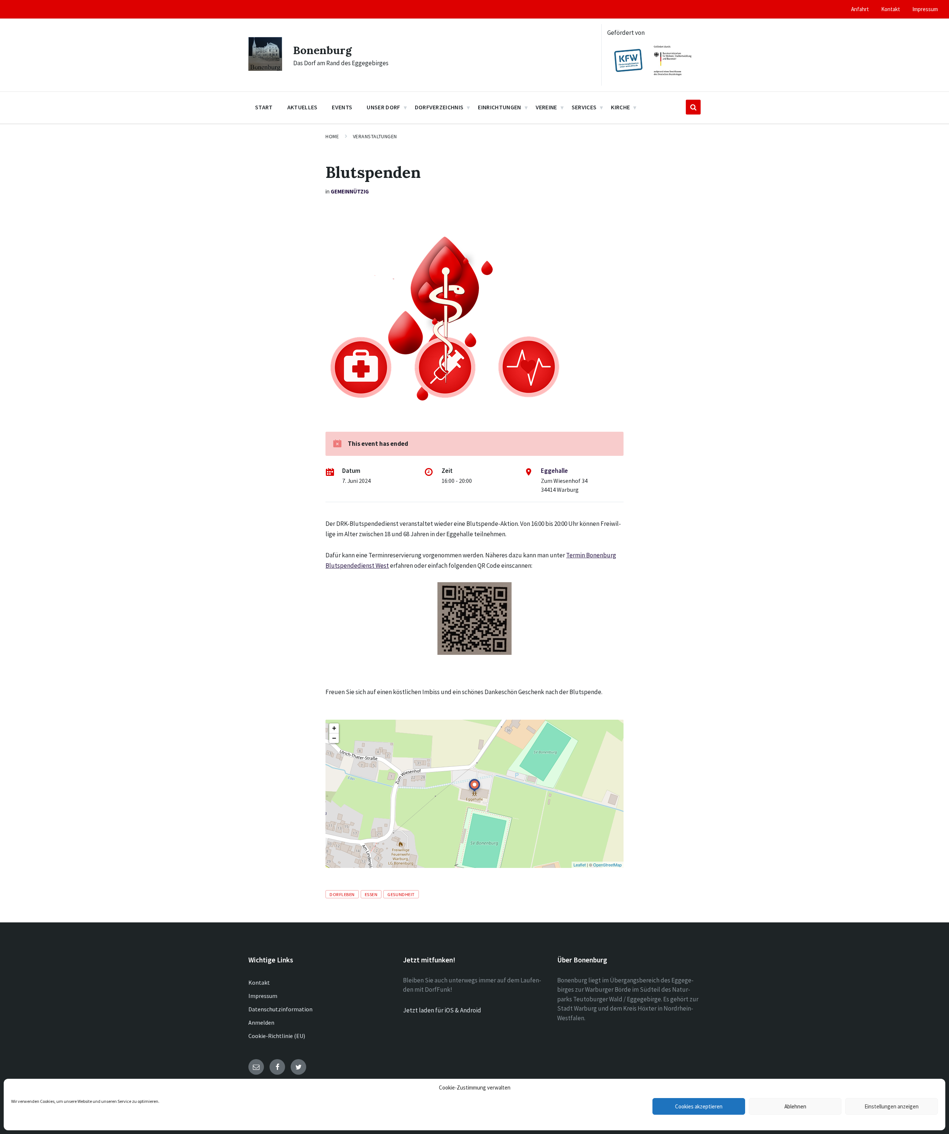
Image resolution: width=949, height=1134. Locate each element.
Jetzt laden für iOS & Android (442, 1010)
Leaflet (579, 865)
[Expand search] (693, 107)
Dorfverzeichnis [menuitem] (439, 107)
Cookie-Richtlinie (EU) (276, 1036)
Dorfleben (342, 894)
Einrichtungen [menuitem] (499, 107)
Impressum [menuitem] (925, 9)
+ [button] (334, 728)
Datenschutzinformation (280, 1009)
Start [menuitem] (264, 107)
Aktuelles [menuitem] (302, 107)
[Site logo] (265, 68)
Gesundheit (400, 894)
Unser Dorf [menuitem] (383, 107)
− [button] (334, 738)
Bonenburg (322, 50)
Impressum (262, 995)
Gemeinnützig (350, 191)
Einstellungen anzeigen (891, 1106)
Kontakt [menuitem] (890, 9)
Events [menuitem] (342, 107)
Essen (371, 894)
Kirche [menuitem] (620, 107)
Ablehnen (795, 1106)
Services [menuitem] (584, 107)
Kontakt (259, 982)
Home (332, 136)
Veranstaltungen (375, 136)
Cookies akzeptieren (699, 1106)
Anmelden (261, 1022)
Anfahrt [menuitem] (860, 9)
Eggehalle (554, 471)
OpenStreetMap (607, 865)
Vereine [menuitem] (546, 107)
